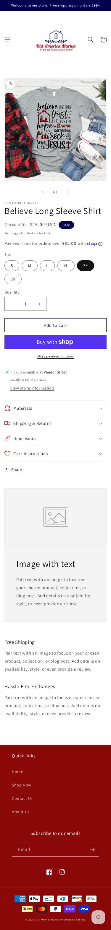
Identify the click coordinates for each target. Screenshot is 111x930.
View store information (32, 388)
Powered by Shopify (73, 919)
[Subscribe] (92, 850)
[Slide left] (42, 191)
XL (66, 265)
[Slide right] (68, 191)
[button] (7, 39)
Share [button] (16, 469)
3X (13, 279)
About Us (21, 811)
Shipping (10, 233)
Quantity (11, 292)
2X (85, 265)
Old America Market (48, 919)
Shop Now (21, 785)
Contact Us (22, 798)
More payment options (55, 356)
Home (17, 771)
